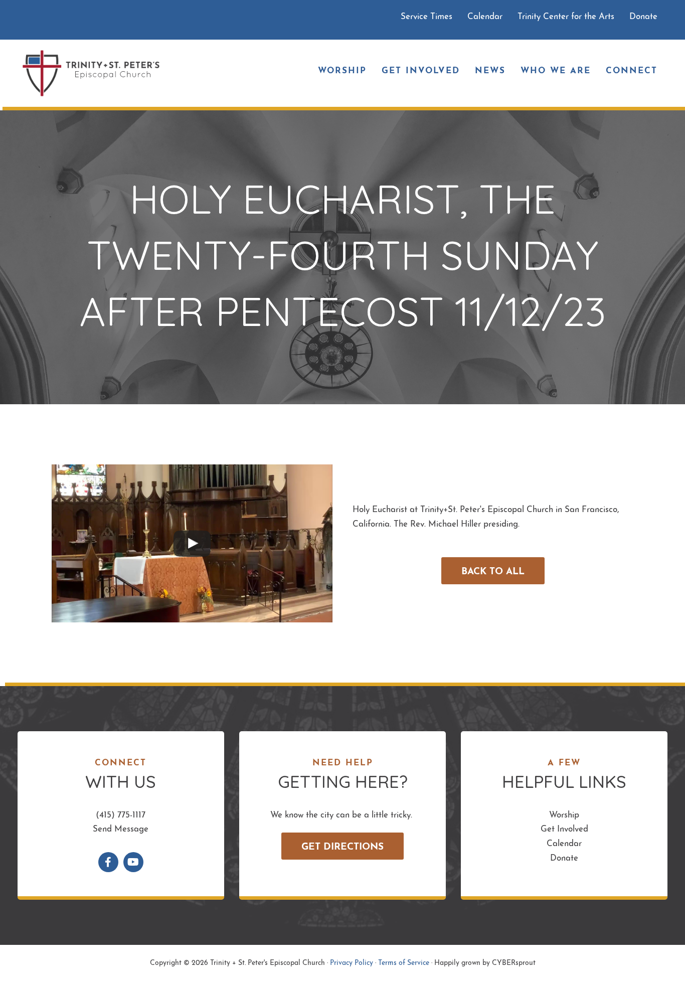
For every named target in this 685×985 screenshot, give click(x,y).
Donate (564, 858)
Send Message (120, 829)
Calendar (564, 844)
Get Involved (564, 829)
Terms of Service (403, 963)
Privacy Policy (351, 963)
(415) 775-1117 (120, 815)
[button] (493, 570)
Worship (564, 815)
